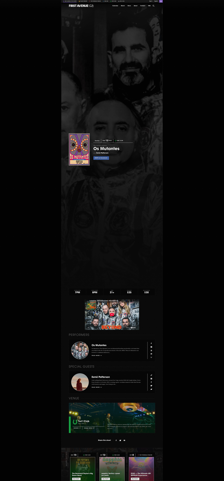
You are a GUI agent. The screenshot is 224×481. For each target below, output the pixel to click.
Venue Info (88, 428)
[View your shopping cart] (161, 1)
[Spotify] (151, 353)
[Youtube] (151, 350)
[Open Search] (153, 5)
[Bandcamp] (151, 389)
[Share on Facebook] (116, 440)
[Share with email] (124, 440)
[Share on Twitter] (120, 440)
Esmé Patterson (101, 377)
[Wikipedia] (151, 357)
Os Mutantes (99, 345)
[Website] (151, 375)
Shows (76, 428)
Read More (96, 355)
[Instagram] (151, 346)
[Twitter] (151, 385)
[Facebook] (151, 343)
